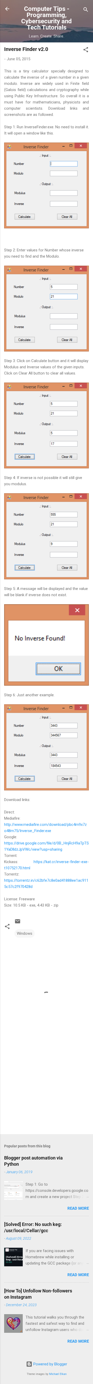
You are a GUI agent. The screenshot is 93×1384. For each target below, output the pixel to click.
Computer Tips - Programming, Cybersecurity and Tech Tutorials (46, 18)
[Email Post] (17, 923)
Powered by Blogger (49, 1364)
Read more (78, 1208)
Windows (24, 933)
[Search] (86, 10)
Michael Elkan (58, 1374)
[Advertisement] (46, 1093)
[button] (86, 51)
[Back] (7, 9)
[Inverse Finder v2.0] (46, 185)
